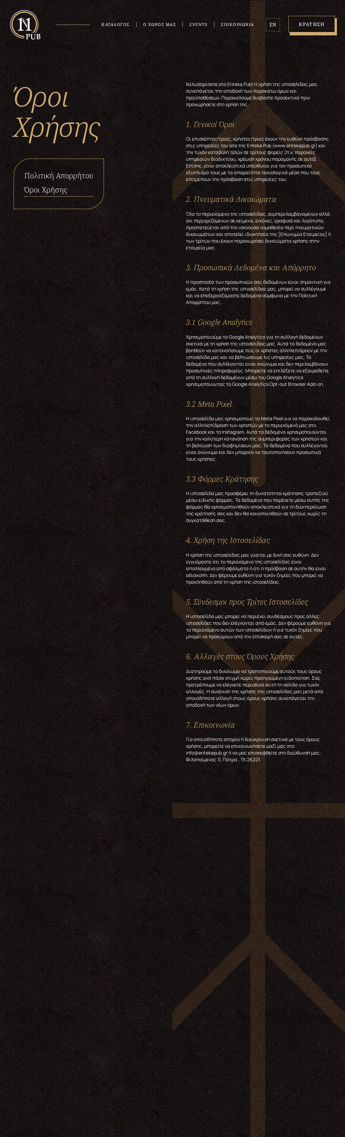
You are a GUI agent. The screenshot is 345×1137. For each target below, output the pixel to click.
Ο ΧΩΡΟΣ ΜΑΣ (159, 24)
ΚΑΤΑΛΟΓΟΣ (115, 24)
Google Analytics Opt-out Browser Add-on (277, 384)
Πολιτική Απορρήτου (58, 175)
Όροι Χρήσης (45, 189)
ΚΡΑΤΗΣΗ (312, 24)
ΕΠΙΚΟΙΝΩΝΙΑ (237, 24)
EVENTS (198, 24)
